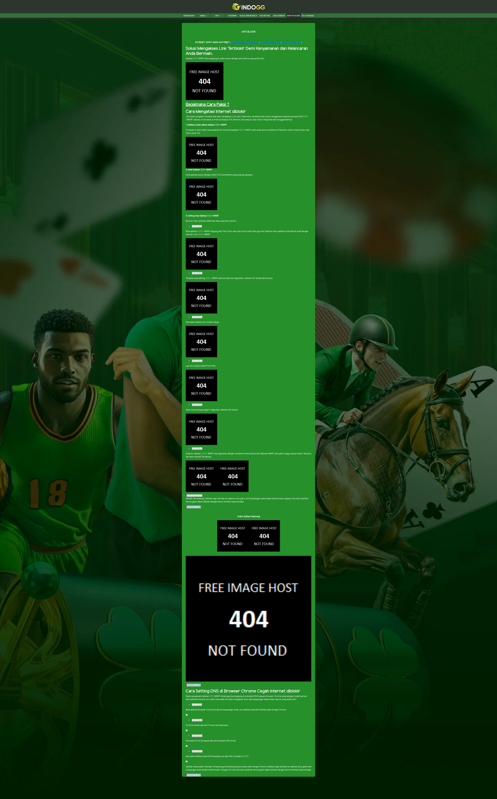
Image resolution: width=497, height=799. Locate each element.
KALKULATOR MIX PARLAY (248, 16)
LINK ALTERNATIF (279, 16)
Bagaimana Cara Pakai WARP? (244, 42)
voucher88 (232, 16)
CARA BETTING (265, 16)
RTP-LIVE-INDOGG (308, 16)
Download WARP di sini (270, 42)
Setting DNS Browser (291, 42)
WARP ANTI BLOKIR (293, 16)
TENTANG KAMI (188, 16)
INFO (217, 16)
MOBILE (203, 16)
